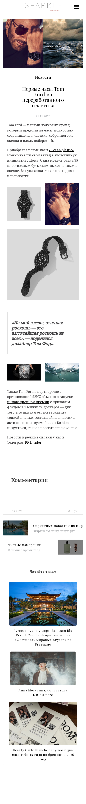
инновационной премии (28, 402)
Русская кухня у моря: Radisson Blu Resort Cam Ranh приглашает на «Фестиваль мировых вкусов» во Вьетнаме (43, 637)
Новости (43, 77)
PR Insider (33, 442)
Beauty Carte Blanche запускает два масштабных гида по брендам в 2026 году (43, 754)
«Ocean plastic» (61, 150)
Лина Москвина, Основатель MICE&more (43, 692)
